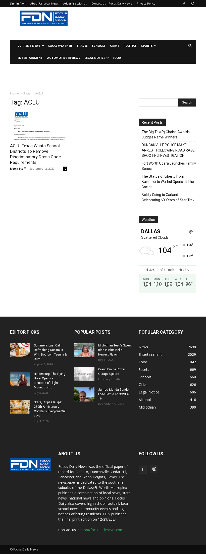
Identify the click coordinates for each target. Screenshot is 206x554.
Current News (29, 45)
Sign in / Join (18, 3)
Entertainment (30, 58)
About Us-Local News (44, 3)
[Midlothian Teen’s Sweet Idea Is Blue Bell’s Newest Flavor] (84, 350)
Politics (130, 45)
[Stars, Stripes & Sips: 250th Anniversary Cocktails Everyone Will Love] (20, 407)
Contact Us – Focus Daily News (111, 3)
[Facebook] (184, 3)
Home (14, 93)
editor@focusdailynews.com (100, 529)
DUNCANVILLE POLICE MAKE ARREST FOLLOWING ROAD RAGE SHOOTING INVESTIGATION (168, 150)
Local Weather (60, 45)
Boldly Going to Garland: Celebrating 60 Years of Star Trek (168, 197)
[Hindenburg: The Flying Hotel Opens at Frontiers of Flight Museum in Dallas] (20, 379)
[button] (190, 45)
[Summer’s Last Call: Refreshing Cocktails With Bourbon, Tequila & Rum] (20, 350)
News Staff (18, 168)
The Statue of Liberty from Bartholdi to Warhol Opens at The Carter (168, 181)
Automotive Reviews (63, 58)
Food (117, 58)
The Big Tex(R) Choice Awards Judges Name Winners (166, 134)
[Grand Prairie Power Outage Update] (84, 374)
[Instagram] (192, 3)
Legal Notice (95, 58)
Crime (114, 45)
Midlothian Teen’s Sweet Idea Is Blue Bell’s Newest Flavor (115, 350)
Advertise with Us (75, 3)
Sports (147, 45)
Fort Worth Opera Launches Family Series (169, 166)
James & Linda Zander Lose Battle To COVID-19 (114, 394)
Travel (82, 45)
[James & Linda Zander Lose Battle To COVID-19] (84, 394)
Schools (99, 45)
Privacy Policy (146, 3)
